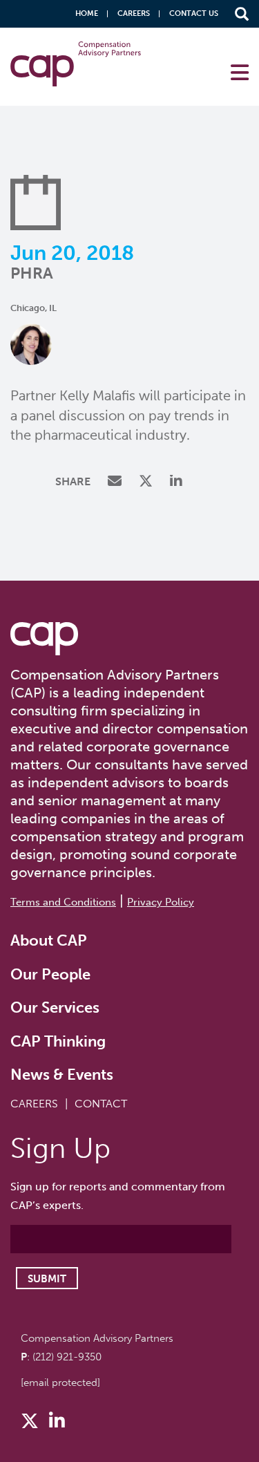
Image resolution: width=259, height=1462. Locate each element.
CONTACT (101, 1103)
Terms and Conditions (63, 902)
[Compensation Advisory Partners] (44, 638)
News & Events (61, 1074)
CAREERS (34, 1103)
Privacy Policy (160, 902)
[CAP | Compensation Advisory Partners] (75, 63)
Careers (133, 13)
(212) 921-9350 (67, 1357)
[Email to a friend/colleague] (116, 482)
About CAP (48, 940)
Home (86, 13)
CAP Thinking (58, 1041)
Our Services (54, 1007)
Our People (50, 974)
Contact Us (193, 13)
